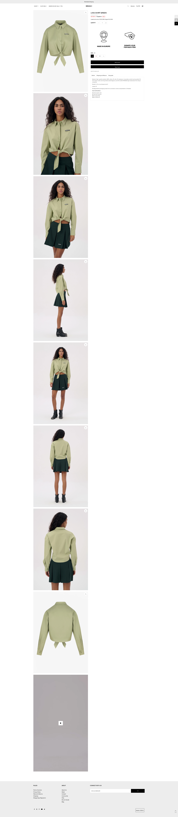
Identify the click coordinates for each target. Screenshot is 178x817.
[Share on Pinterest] (176, 23)
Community (65, 796)
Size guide (110, 75)
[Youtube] (41, 809)
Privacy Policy (36, 792)
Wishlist (133, 6)
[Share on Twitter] (176, 20)
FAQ (63, 798)
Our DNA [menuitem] (43, 6)
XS (92, 56)
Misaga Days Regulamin (39, 798)
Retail (63, 792)
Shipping (35, 796)
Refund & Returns (38, 794)
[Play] (61, 723)
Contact (64, 794)
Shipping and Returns (102, 75)
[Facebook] (34, 809)
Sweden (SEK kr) (140, 810)
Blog (63, 802)
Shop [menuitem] (36, 6)
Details (93, 75)
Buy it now (117, 67)
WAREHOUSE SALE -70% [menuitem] (56, 6)
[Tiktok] (44, 809)
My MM (138, 6)
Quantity (93, 22)
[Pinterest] (39, 809)
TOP (176, 812)
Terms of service (37, 790)
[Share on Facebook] (176, 16)
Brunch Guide (65, 799)
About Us (64, 790)
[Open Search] (128, 6)
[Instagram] (36, 809)
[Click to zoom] (85, 12)
